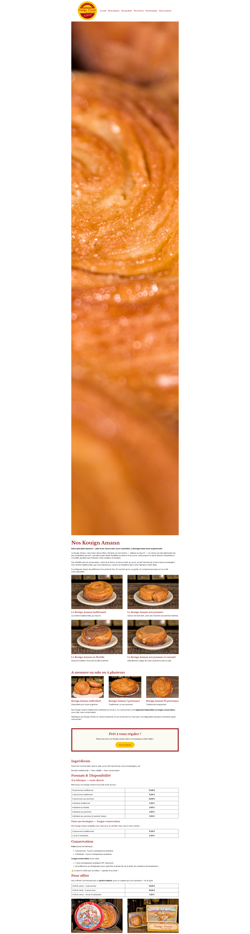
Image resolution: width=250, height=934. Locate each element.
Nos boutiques (125, 745)
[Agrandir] (120, 577)
